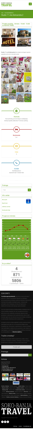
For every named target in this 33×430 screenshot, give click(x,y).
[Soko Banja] (16, 383)
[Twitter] (5, 422)
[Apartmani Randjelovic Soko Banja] (20, 379)
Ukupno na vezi (16, 271)
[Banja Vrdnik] (27, 375)
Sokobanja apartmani (10, 391)
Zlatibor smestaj (21, 386)
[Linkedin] (8, 422)
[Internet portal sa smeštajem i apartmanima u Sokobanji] (12, 379)
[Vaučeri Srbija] (12, 375)
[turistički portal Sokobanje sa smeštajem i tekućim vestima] (5, 379)
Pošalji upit (16, 347)
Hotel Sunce (26, 391)
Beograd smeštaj (5, 387)
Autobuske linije (6, 210)
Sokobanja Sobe (5, 389)
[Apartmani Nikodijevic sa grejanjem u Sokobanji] (27, 379)
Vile (2, 12)
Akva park (4, 199)
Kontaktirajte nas (27, 426)
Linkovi (20, 426)
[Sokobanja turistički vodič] (5, 375)
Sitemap (15, 426)
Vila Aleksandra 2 (9, 12)
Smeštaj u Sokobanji (5, 386)
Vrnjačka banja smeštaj (20, 389)
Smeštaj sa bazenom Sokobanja (12, 397)
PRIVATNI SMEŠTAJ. (17, 332)
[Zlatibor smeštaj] (20, 375)
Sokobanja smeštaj (20, 387)
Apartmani (5, 203)
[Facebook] (2, 422)
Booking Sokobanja (24, 395)
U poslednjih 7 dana (16, 283)
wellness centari (6, 206)
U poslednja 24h (16, 277)
